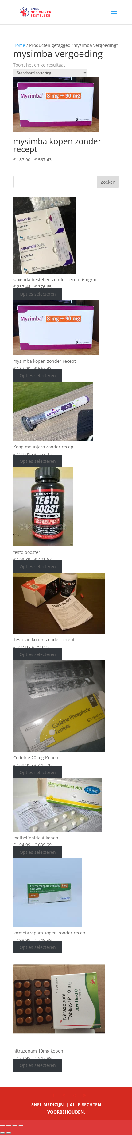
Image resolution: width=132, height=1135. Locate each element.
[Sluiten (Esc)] (20, 1125)
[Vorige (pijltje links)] (2, 1133)
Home (19, 45)
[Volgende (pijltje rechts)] (8, 1133)
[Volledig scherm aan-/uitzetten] (8, 1125)
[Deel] (14, 1125)
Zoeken (108, 182)
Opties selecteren (38, 294)
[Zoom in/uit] (2, 1125)
